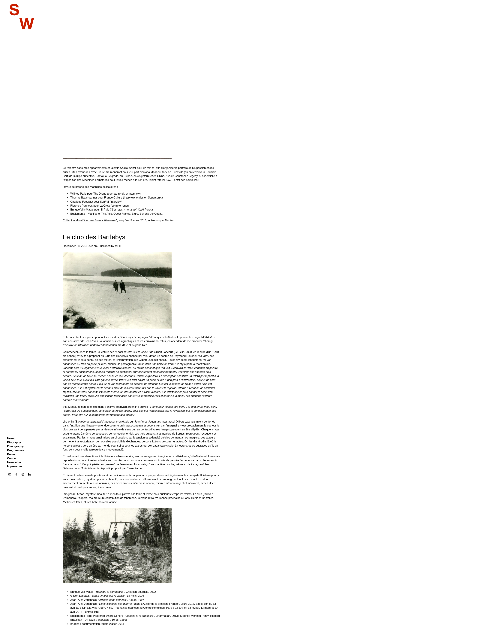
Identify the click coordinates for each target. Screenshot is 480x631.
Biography (14, 442)
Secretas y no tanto (124, 209)
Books (11, 454)
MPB (118, 245)
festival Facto (94, 175)
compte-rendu (120, 205)
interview (129, 197)
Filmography (15, 446)
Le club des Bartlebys (94, 237)
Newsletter (14, 462)
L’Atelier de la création (154, 603)
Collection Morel (90, 220)
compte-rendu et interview (124, 193)
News (10, 438)
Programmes (15, 450)
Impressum (14, 466)
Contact (12, 458)
